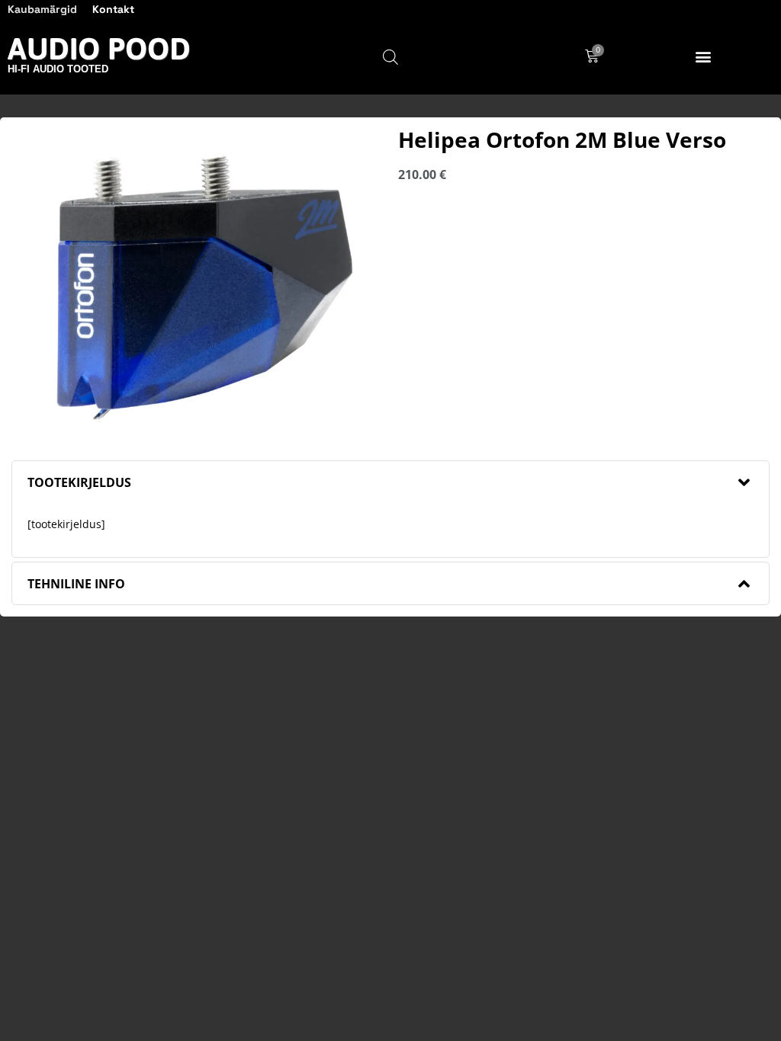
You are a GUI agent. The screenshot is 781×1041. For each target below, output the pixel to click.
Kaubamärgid (42, 9)
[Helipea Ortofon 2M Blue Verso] (197, 283)
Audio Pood (99, 48)
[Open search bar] (390, 57)
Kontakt (113, 9)
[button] (702, 56)
